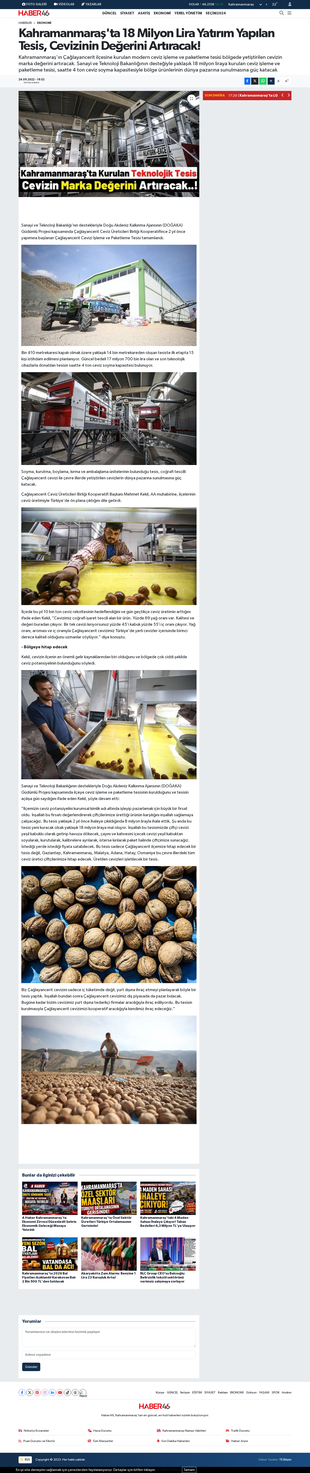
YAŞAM (264, 1392)
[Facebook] (22, 1392)
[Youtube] (60, 1392)
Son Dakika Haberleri (175, 1441)
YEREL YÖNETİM (188, 13)
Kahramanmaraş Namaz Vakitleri (184, 1430)
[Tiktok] (67, 1392)
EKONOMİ (162, 13)
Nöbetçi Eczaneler (36, 1430)
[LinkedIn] (52, 1392)
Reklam (223, 1392)
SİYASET (127, 13)
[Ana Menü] (289, 13)
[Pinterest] (37, 1392)
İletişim (185, 1392)
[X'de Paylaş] (254, 81)
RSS (27, 1459)
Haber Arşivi (239, 1441)
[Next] (82, 1392)
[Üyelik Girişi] (288, 4)
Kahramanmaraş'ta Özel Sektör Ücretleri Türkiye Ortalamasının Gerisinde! (106, 1221)
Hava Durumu (102, 1430)
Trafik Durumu (240, 1430)
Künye (160, 1392)
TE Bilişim (285, 1459)
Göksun (251, 1392)
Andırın (286, 1392)
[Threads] (75, 1392)
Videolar (66, 4)
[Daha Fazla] (271, 81)
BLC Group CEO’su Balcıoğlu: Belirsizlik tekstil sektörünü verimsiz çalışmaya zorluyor (162, 1277)
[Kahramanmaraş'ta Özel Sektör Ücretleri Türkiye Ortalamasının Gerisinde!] (109, 1198)
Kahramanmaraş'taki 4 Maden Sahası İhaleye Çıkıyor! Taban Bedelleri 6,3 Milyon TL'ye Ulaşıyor (167, 1221)
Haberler (25, 23)
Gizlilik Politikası (168, 1470)
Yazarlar (93, 4)
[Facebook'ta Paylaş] (247, 81)
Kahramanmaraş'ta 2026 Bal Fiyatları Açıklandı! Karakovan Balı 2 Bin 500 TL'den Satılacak (48, 1277)
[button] (283, 96)
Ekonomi (44, 23)
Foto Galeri (36, 4)
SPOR (275, 1392)
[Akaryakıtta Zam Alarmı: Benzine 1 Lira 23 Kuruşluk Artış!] (109, 1254)
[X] (29, 1392)
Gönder (31, 1367)
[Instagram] (44, 1392)
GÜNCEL (109, 13)
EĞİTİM (197, 1392)
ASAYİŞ (144, 13)
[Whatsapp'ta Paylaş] (263, 81)
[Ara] (282, 13)
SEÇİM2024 (216, 13)
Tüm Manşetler (103, 1441)
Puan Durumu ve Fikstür (39, 1441)
